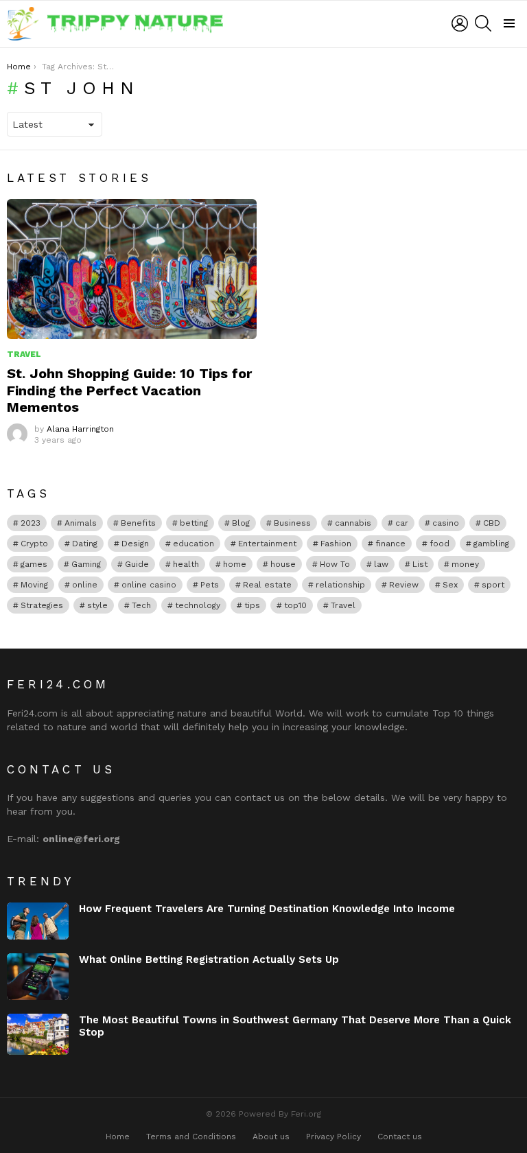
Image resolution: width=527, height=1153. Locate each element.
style (97, 605)
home (234, 564)
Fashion (335, 543)
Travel (24, 354)
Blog (241, 523)
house (283, 564)
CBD (491, 523)
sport (493, 585)
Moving (34, 585)
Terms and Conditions (191, 1136)
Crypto (34, 543)
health (186, 564)
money (465, 564)
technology (197, 605)
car (401, 523)
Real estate (267, 585)
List (420, 564)
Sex (450, 585)
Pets (209, 585)
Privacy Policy (333, 1136)
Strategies (42, 605)
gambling (491, 543)
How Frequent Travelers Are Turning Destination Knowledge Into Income (267, 908)
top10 (295, 605)
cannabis (353, 523)
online (84, 585)
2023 (30, 523)
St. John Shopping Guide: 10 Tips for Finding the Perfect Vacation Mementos (129, 390)
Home (118, 1136)
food (439, 543)
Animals (81, 523)
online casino (148, 585)
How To (335, 564)
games (34, 564)
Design (135, 543)
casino (445, 523)
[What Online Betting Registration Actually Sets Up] (38, 976)
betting (194, 523)
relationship (340, 585)
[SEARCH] (483, 23)
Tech (141, 605)
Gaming (86, 564)
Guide (137, 564)
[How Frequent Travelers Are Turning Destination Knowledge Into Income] (38, 921)
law (381, 564)
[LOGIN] (460, 23)
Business (292, 523)
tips (252, 605)
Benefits (138, 523)
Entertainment (267, 543)
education (193, 543)
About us (271, 1136)
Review (404, 585)
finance (390, 543)
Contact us (399, 1136)
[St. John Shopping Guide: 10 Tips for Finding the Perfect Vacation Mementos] (132, 269)
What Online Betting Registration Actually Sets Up (209, 959)
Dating (84, 543)
